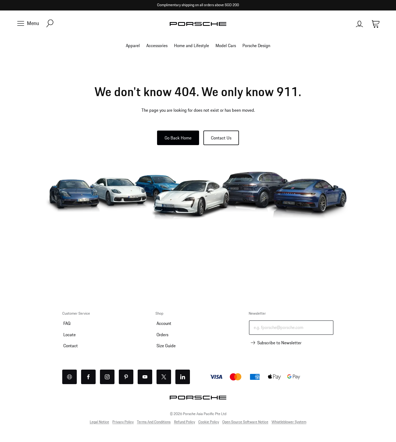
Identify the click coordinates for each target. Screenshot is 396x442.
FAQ (66, 323)
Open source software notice (245, 422)
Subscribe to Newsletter (279, 342)
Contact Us (221, 138)
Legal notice (99, 422)
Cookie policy (208, 422)
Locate (69, 334)
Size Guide (166, 345)
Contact (70, 345)
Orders (162, 334)
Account (164, 323)
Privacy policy (123, 422)
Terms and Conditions (154, 422)
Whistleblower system (289, 422)
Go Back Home (178, 138)
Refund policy (184, 422)
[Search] (50, 24)
